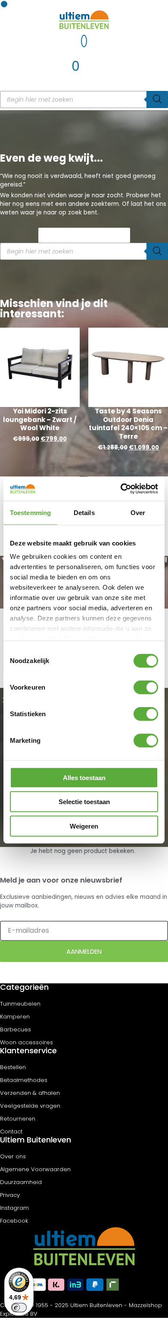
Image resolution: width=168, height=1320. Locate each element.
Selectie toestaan (84, 801)
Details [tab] (84, 512)
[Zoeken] (157, 99)
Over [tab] (138, 512)
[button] (4, 4)
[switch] (146, 687)
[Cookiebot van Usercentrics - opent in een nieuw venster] (121, 488)
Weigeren (84, 825)
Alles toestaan (84, 777)
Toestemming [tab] (30, 512)
